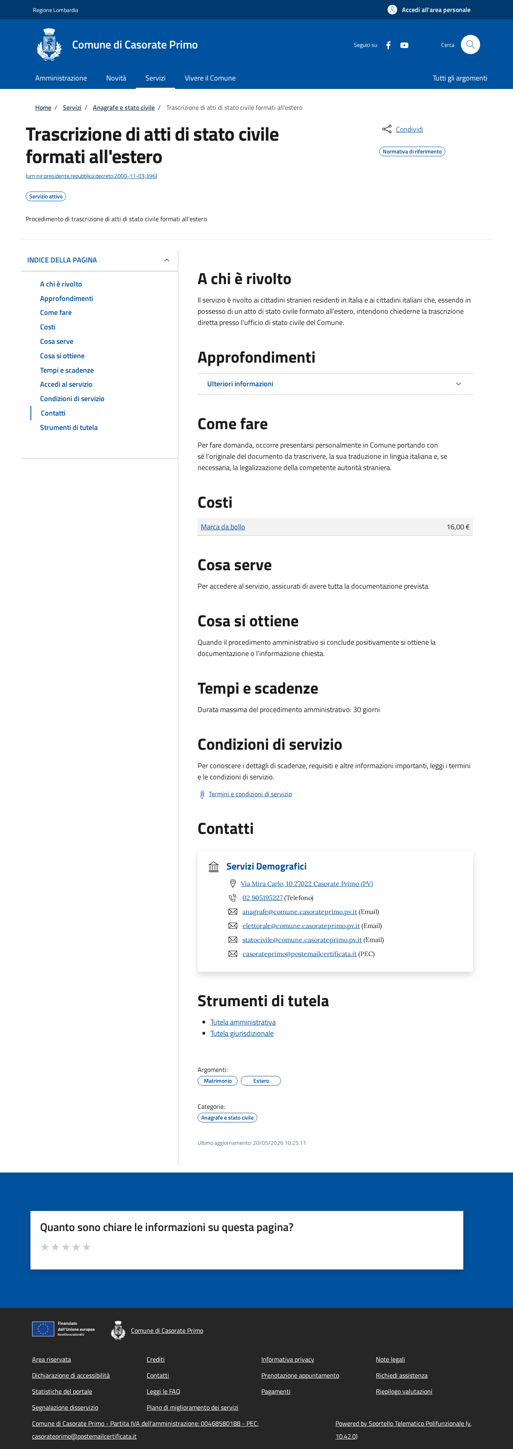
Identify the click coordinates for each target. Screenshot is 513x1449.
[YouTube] (401, 44)
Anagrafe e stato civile (124, 107)
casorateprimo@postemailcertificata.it (299, 954)
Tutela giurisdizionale (242, 1033)
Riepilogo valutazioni (404, 1391)
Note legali (390, 1359)
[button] (429, 9)
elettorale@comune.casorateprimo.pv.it (301, 926)
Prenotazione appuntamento (300, 1375)
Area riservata (51, 1359)
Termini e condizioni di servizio (250, 794)
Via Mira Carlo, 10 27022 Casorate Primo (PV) (307, 884)
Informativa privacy (287, 1359)
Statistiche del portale (62, 1391)
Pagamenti (276, 1391)
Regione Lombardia (55, 10)
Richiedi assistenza (402, 1375)
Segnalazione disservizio (65, 1407)
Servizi (72, 107)
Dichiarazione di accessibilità (71, 1375)
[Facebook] (385, 44)
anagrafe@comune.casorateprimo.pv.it (299, 912)
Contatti (158, 1375)
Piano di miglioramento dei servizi (192, 1407)
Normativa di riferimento (412, 150)
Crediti (156, 1359)
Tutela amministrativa (243, 1022)
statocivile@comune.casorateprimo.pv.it (302, 940)
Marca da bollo (223, 526)
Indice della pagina (62, 259)
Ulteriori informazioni (240, 383)
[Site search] (470, 44)
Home (43, 107)
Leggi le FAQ (163, 1391)
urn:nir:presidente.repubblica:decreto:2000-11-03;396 (91, 176)
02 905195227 (262, 898)
